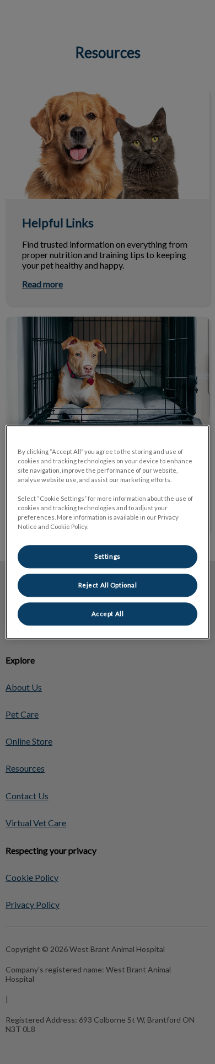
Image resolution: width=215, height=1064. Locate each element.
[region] (108, 532)
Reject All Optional (107, 585)
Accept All (108, 613)
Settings (107, 556)
